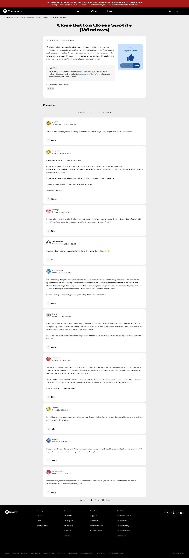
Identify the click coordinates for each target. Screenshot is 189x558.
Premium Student (123, 531)
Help (78, 11)
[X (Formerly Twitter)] (174, 512)
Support (93, 515)
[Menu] (184, 11)
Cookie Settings (48, 553)
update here (85, 74)
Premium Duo (122, 520)
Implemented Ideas (31, 17)
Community (15, 11)
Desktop (50, 88)
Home (15, 17)
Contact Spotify (96, 531)
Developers (68, 520)
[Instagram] (167, 512)
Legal (7, 553)
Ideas (110, 11)
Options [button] (142, 40)
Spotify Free (121, 536)
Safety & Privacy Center (20, 553)
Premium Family (123, 525)
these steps (108, 5)
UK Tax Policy (101, 553)
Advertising (68, 525)
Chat (94, 11)
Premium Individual (124, 515)
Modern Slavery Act (86, 553)
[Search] (170, 11)
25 (103, 112)
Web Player (94, 520)
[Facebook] (181, 512)
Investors (67, 531)
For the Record (42, 525)
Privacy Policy (35, 553)
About (39, 515)
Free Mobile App (96, 525)
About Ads (61, 553)
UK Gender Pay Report (115, 553)
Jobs (39, 520)
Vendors (67, 536)
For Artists (68, 515)
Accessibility (73, 553)
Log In (177, 11)
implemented (130, 50)
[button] (126, 65)
